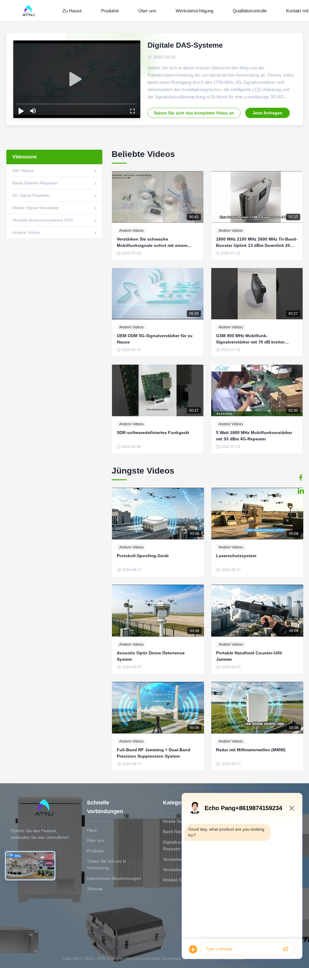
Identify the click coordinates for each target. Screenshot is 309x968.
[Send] (285, 949)
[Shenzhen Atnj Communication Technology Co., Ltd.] (29, 11)
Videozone (24, 156)
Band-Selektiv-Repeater (35, 183)
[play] (76, 79)
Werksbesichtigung (194, 10)
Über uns (147, 10)
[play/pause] (21, 110)
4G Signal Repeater (31, 195)
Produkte (110, 10)
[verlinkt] (300, 490)
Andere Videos (26, 232)
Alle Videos (22, 170)
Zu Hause (72, 10)
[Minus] (291, 808)
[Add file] (193, 949)
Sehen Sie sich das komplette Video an (194, 112)
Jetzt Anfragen (267, 112)
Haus (92, 830)
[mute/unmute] (33, 110)
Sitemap (95, 888)
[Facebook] (300, 477)
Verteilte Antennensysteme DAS (42, 220)
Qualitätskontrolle (250, 10)
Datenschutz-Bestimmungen (114, 878)
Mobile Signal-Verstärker (35, 207)
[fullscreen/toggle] (132, 110)
